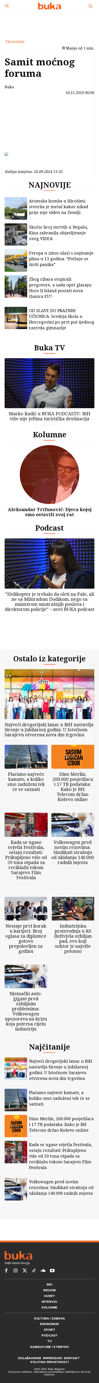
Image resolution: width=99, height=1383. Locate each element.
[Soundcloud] (43, 1270)
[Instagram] (15, 1270)
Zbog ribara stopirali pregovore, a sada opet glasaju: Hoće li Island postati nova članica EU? (60, 287)
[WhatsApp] (18, 140)
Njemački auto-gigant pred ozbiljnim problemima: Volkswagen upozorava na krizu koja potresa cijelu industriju (26, 1011)
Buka (9, 87)
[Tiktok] (33, 1270)
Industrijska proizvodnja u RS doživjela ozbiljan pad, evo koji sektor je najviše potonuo (73, 938)
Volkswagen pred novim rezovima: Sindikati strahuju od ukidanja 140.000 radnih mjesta (72, 852)
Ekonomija (15, 41)
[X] (18, 119)
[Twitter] (24, 1270)
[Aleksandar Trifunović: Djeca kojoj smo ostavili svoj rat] (49, 474)
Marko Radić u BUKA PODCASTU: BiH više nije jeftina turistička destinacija (49, 416)
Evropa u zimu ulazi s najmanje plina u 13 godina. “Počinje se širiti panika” (61, 258)
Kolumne (49, 434)
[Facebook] (18, 108)
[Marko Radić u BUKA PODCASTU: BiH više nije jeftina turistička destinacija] (49, 383)
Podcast (49, 528)
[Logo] (49, 6)
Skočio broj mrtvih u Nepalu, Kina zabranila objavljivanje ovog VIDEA (58, 232)
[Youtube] (52, 1270)
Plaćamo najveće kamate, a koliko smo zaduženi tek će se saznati (26, 781)
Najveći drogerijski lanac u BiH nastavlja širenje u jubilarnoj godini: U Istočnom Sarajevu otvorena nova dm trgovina (49, 729)
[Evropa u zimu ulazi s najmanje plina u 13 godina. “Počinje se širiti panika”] (16, 260)
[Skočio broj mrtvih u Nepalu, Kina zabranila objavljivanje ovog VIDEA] (16, 234)
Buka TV (49, 347)
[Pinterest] (18, 130)
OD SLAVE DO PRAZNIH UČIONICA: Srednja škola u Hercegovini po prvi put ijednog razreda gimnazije (61, 319)
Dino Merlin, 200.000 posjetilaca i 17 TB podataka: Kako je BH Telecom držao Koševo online (72, 786)
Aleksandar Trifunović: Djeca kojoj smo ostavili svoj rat (50, 512)
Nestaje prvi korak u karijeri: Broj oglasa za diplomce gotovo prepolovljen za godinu (25, 938)
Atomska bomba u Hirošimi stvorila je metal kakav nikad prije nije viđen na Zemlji (58, 206)
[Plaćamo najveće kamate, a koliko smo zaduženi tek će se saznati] (26, 757)
